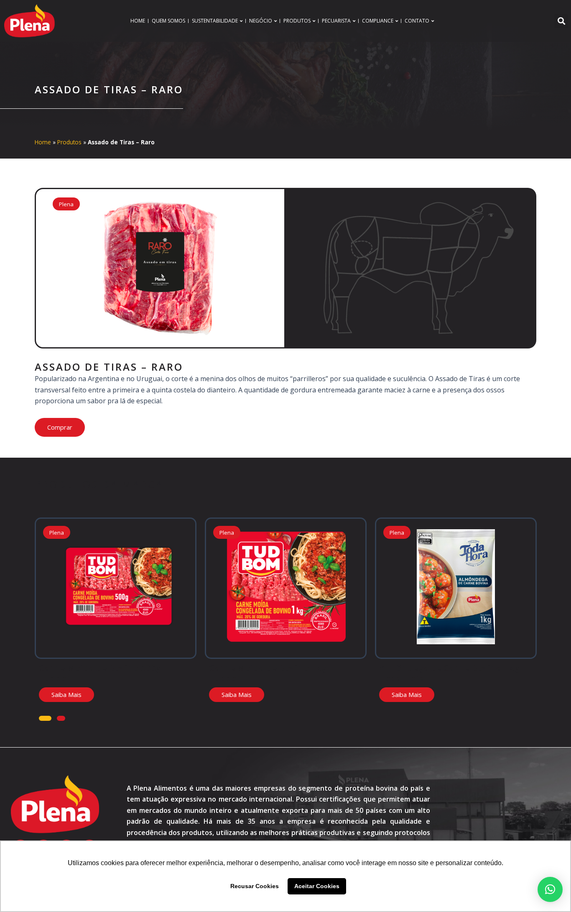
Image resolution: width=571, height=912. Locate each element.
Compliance (377, 20)
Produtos (297, 20)
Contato (417, 20)
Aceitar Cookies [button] (316, 886)
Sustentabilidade (215, 20)
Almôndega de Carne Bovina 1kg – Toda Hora (452, 673)
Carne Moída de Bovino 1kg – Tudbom (271, 673)
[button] (561, 21)
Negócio (260, 20)
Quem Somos (168, 20)
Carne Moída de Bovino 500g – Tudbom (102, 673)
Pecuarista (336, 20)
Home (137, 20)
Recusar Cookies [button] (254, 886)
